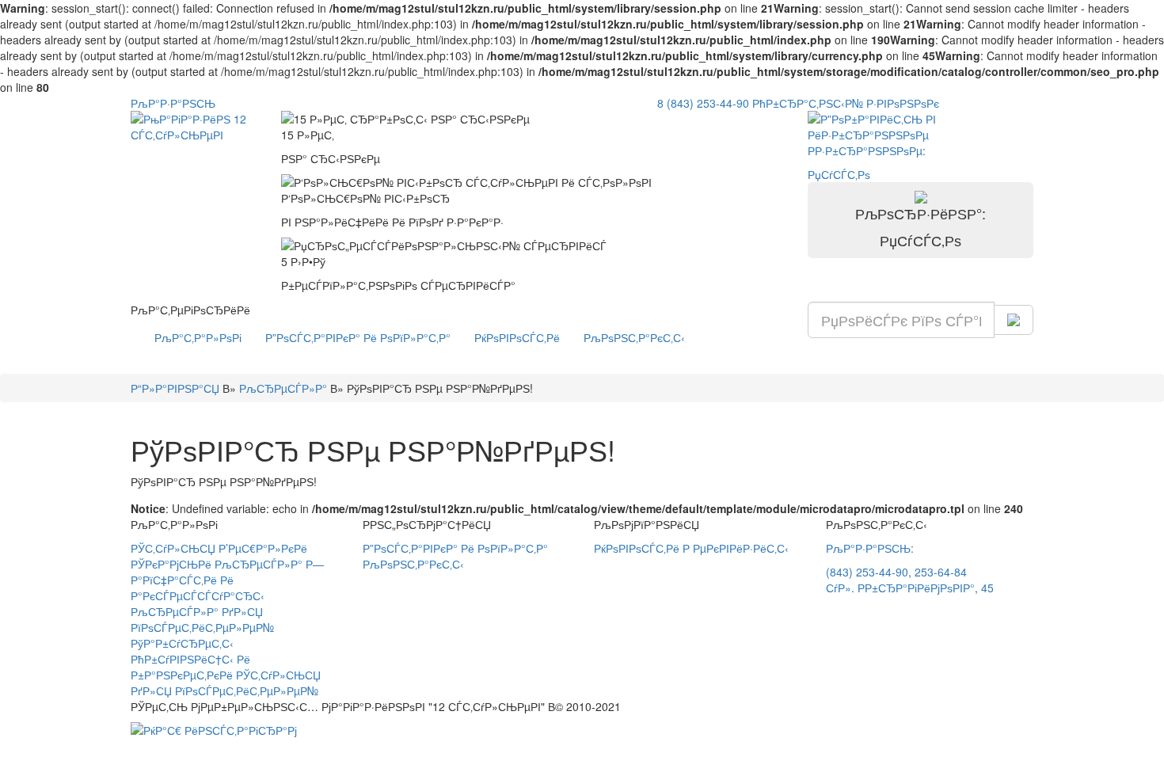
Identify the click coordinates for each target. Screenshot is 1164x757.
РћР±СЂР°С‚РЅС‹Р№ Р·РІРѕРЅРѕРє (845, 103)
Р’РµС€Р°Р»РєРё (263, 548)
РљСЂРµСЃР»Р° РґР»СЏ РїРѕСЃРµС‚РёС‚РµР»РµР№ (202, 619)
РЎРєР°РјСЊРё (171, 564)
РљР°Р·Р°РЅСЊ (173, 103)
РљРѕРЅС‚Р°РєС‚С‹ (634, 337)
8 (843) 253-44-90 (703, 103)
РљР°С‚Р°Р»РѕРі (198, 337)
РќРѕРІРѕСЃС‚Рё (517, 337)
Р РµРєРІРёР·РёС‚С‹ (736, 548)
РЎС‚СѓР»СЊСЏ (173, 548)
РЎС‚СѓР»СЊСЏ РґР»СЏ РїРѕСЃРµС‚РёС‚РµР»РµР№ (226, 682)
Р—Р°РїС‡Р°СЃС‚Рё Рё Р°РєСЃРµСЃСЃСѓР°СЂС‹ (227, 579)
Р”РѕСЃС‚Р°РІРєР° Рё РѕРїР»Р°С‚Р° (358, 337)
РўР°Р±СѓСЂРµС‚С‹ (182, 643)
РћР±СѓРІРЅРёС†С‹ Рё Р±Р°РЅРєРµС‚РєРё (190, 667)
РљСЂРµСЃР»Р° (258, 564)
